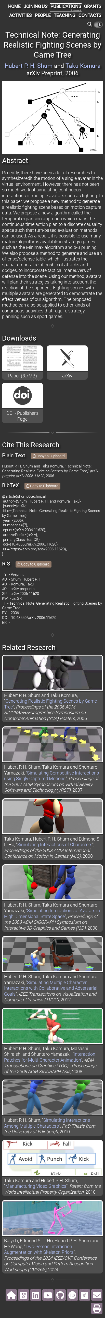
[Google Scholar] (23, 1295)
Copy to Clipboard (50, 456)
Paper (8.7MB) (22, 375)
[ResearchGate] (84, 1295)
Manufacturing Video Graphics (35, 1186)
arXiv (67, 375)
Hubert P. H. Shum (28, 65)
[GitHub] (60, 1295)
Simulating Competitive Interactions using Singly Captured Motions (51, 775)
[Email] (96, 1295)
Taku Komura (83, 65)
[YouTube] (48, 1295)
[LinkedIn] (35, 1295)
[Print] (96, 1308)
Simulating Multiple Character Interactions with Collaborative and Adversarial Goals (50, 988)
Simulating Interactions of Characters (54, 844)
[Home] (11, 1295)
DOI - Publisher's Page (22, 416)
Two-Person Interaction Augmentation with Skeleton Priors (38, 1249)
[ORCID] (72, 1295)
